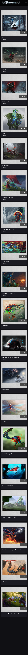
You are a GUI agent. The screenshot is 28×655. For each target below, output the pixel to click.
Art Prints (16, 8)
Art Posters (7, 8)
